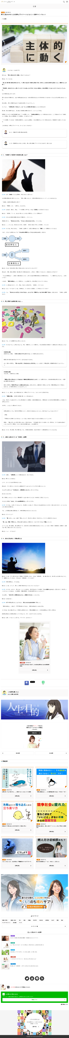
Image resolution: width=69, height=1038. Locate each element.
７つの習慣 (4, 18)
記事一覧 (34, 1026)
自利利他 (47, 920)
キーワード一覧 (34, 926)
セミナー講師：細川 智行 (13, 694)
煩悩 (24, 920)
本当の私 (41, 920)
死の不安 (35, 920)
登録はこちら (34, 999)
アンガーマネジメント (6, 922)
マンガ (20, 922)
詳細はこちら (65, 1004)
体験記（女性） (13, 920)
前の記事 (18, 753)
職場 (57, 920)
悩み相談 (14, 922)
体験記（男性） (5, 920)
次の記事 (51, 753)
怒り (20, 920)
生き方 (53, 920)
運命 (62, 920)
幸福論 (29, 920)
